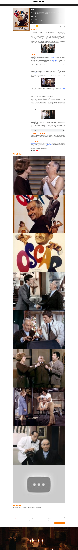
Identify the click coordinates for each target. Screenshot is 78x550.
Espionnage (32, 3)
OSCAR (32, 9)
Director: (32, 14)
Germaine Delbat (54, 12)
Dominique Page (49, 12)
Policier (42, 3)
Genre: (32, 16)
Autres (57, 3)
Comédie (22, 3)
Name (14, 518)
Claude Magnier (37, 20)
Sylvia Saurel (46, 13)
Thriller (47, 3)
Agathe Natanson (37, 12)
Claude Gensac (42, 12)
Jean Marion (36, 22)
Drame (27, 3)
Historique (37, 3)
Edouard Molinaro (37, 14)
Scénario (32, 20)
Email (32, 518)
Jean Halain (45, 20)
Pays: (31, 19)
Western (52, 3)
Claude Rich (45, 12)
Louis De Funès (58, 12)
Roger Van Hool (42, 13)
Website (49, 518)
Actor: (32, 12)
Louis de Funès (49, 20)
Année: (32, 17)
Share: (61, 26)
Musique (32, 22)
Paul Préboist (38, 13)
